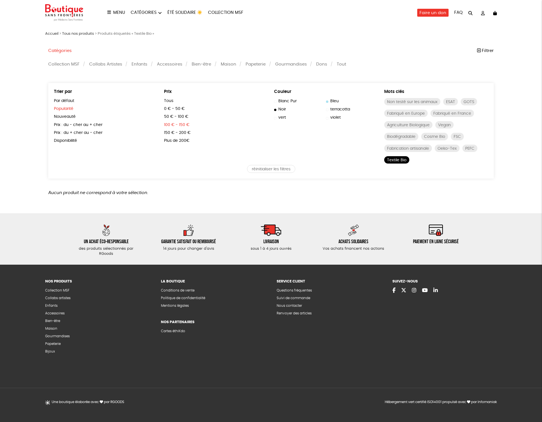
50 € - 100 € (176, 117)
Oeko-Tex (447, 149)
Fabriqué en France (452, 114)
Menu (119, 12)
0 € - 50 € (174, 109)
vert (282, 117)
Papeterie (256, 64)
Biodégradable (401, 137)
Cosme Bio (434, 137)
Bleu (334, 101)
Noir (282, 109)
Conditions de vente (177, 290)
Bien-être (201, 64)
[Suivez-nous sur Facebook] (393, 290)
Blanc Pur (287, 101)
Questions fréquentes (294, 290)
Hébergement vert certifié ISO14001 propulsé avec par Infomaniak (441, 402)
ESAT (450, 102)
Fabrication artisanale (408, 149)
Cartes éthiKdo (173, 331)
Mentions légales (175, 305)
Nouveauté (65, 117)
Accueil (51, 34)
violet (335, 117)
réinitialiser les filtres (271, 169)
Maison (228, 64)
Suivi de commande (293, 298)
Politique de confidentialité (183, 298)
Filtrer (487, 51)
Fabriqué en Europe (406, 114)
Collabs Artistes (105, 64)
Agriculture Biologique (408, 125)
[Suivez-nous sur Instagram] (414, 290)
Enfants (139, 64)
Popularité (63, 109)
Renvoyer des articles (294, 313)
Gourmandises (291, 64)
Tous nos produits (78, 34)
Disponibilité (65, 141)
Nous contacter (289, 305)
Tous (168, 101)
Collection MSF (225, 12)
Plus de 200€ (176, 141)
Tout (341, 64)
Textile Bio (396, 160)
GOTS (469, 102)
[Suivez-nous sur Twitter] (403, 290)
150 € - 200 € (177, 133)
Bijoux (50, 351)
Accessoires (169, 64)
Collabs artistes (58, 298)
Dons (321, 64)
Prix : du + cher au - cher (78, 133)
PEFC (470, 149)
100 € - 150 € (176, 125)
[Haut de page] (530, 399)
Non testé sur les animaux (412, 102)
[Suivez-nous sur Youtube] (425, 290)
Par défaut (64, 101)
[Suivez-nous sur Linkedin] (435, 290)
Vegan (444, 125)
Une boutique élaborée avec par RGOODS (88, 402)
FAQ (458, 12)
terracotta (340, 109)
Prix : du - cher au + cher (78, 125)
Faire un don (432, 13)
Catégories (144, 12)
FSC (457, 137)
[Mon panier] (495, 13)
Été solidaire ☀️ (184, 12)
